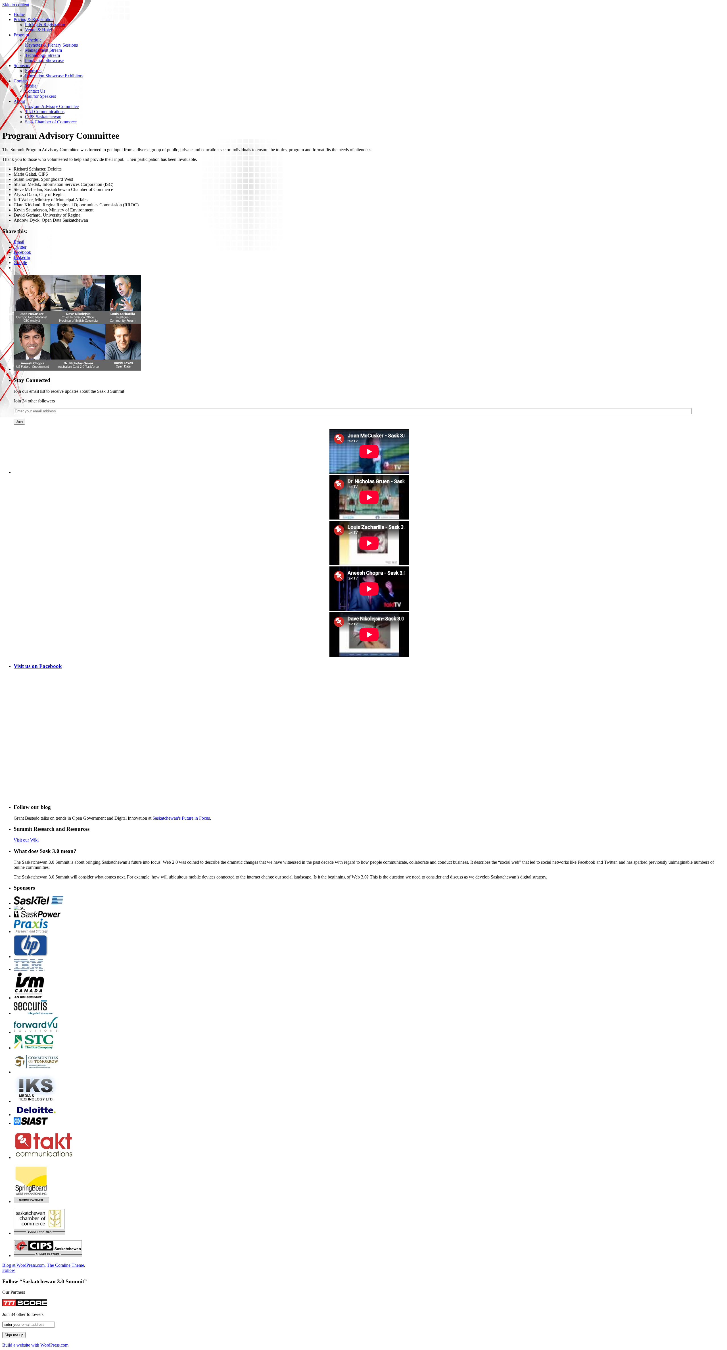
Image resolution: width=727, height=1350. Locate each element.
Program (21, 34)
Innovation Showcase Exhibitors (54, 75)
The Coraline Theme (65, 1265)
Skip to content (15, 4)
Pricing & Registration (34, 19)
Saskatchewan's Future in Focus (181, 818)
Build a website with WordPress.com (35, 1345)
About (19, 101)
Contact (21, 80)
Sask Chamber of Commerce (51, 121)
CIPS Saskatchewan (43, 116)
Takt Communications (44, 111)
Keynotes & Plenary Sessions (51, 45)
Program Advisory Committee (52, 106)
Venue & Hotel (38, 29)
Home (19, 14)
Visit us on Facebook (38, 666)
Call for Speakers (40, 96)
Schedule (33, 40)
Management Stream (43, 50)
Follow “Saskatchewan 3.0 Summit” (44, 1281)
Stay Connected (32, 380)
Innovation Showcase (44, 60)
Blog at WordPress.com (23, 1265)
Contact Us (35, 91)
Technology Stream (42, 55)
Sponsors (22, 65)
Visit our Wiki (26, 840)
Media (30, 86)
